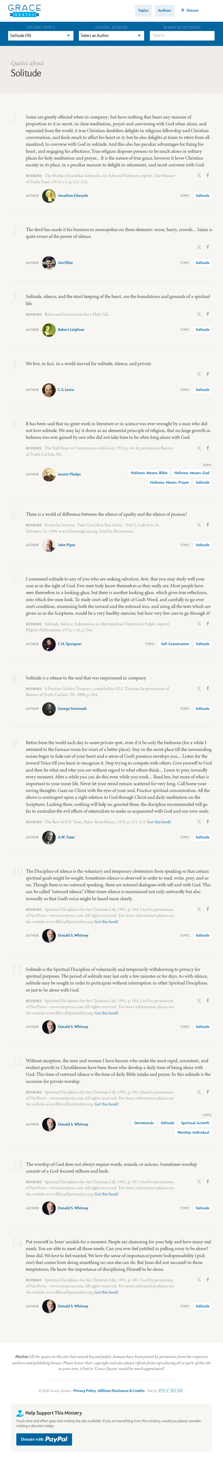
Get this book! (158, 822)
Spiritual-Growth (195, 1123)
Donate (193, 11)
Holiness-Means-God (191, 473)
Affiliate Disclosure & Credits (121, 1391)
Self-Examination (175, 644)
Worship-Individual (193, 1133)
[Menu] (211, 11)
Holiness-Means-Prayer (169, 482)
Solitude (202, 196)
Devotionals (144, 1123)
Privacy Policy (84, 1391)
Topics (143, 11)
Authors (164, 11)
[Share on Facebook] (207, 174)
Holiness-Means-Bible (149, 473)
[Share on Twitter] (199, 174)
